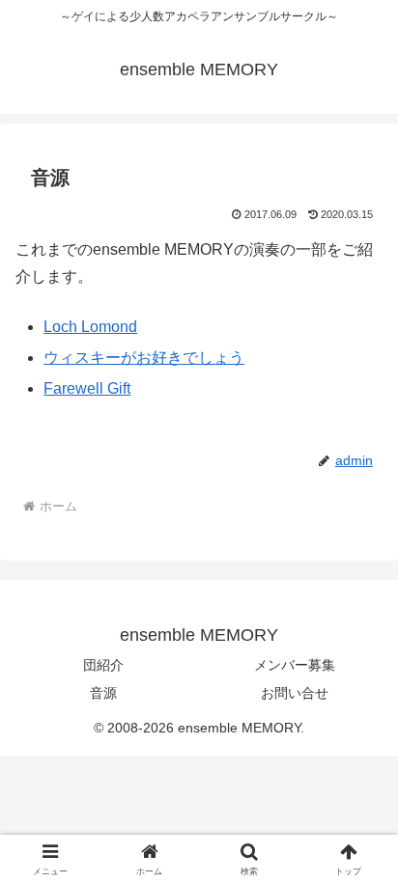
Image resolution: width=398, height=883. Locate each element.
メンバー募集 (294, 665)
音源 (103, 693)
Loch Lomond (90, 326)
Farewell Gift (86, 388)
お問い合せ (294, 693)
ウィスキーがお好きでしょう (143, 357)
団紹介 (103, 665)
